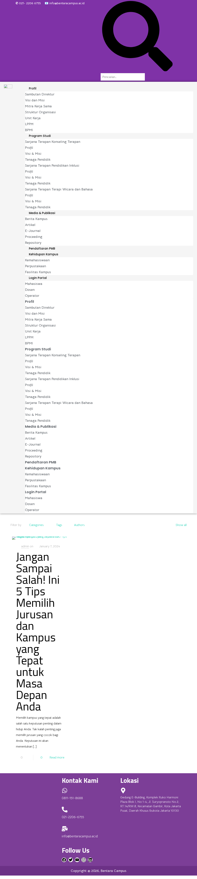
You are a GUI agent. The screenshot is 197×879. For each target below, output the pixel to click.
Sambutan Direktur (39, 94)
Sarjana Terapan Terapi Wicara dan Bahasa (59, 189)
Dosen (30, 290)
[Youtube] (77, 860)
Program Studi (40, 136)
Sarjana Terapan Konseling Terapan (52, 142)
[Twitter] (70, 860)
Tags (59, 525)
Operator (32, 296)
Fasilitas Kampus (38, 272)
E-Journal (33, 231)
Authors (79, 525)
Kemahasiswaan (37, 260)
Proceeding (33, 237)
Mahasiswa (33, 284)
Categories (36, 525)
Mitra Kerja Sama (38, 106)
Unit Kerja (33, 118)
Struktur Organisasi (40, 112)
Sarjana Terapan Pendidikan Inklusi (52, 165)
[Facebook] (64, 860)
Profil (32, 88)
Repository (33, 243)
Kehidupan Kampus (43, 254)
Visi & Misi (33, 153)
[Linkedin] (90, 860)
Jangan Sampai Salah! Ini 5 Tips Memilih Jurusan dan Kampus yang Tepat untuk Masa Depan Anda (38, 631)
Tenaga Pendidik (37, 159)
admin (25, 546)
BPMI (29, 130)
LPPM (29, 124)
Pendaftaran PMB (42, 248)
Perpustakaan (35, 266)
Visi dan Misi (35, 100)
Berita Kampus (36, 219)
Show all (181, 525)
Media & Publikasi (42, 213)
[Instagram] (83, 860)
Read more (56, 757)
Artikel (30, 225)
